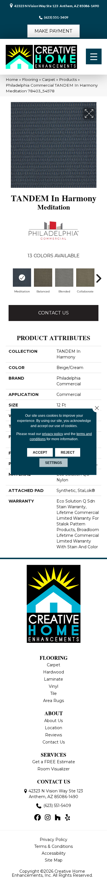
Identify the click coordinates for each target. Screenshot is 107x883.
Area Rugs (53, 700)
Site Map (53, 860)
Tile (53, 693)
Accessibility (54, 853)
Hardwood (53, 672)
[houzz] (58, 818)
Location (53, 727)
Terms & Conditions (53, 846)
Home (12, 79)
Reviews (53, 735)
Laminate (53, 679)
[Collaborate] (85, 277)
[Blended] (64, 277)
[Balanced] (43, 277)
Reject (67, 452)
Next (98, 278)
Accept (40, 452)
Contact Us (53, 313)
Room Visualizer (53, 769)
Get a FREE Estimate (53, 761)
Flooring (30, 79)
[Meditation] (22, 277)
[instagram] (48, 818)
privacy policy (52, 434)
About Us (53, 720)
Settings (53, 463)
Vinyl (53, 686)
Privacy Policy (53, 840)
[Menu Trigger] (94, 56)
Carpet (48, 79)
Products (68, 79)
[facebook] (38, 818)
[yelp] (68, 818)
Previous (8, 278)
